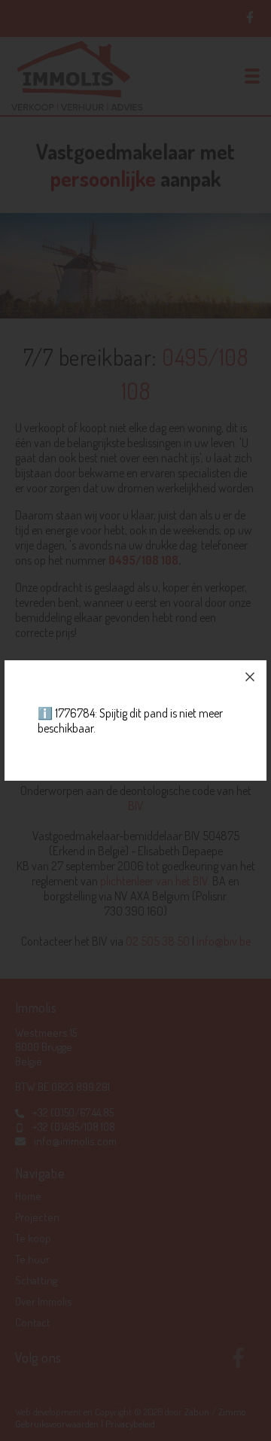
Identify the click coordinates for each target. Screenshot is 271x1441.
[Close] (249, 676)
